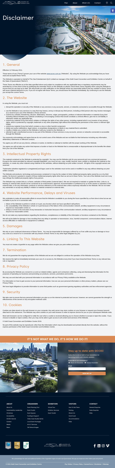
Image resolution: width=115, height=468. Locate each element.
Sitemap (106, 464)
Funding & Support (33, 416)
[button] (113, 10)
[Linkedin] (99, 445)
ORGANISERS (32, 404)
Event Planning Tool (33, 407)
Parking (71, 410)
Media (8, 424)
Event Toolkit (31, 410)
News (8, 427)
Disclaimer (97, 464)
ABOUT (9, 404)
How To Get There (74, 407)
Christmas (10, 413)
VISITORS (72, 404)
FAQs (70, 421)
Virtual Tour (51, 407)
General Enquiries (94, 407)
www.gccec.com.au (54, 74)
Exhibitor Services (53, 410)
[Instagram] (103, 445)
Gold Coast (72, 416)
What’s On (72, 413)
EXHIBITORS (53, 404)
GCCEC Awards (11, 419)
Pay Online (68, 464)
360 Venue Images (33, 427)
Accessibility (10, 416)
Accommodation (74, 419)
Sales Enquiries (94, 410)
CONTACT (93, 404)
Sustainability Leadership (14, 410)
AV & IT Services (32, 424)
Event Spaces (31, 413)
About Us (9, 407)
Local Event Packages (34, 421)
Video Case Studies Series (35, 419)
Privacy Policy (78, 464)
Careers (9, 421)
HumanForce (88, 464)
